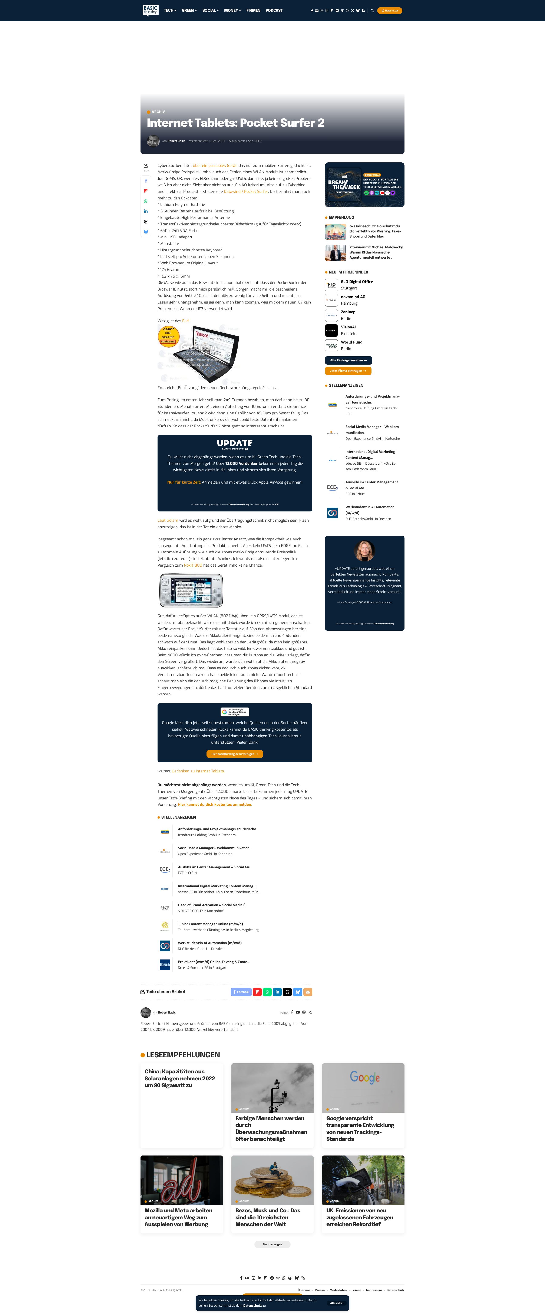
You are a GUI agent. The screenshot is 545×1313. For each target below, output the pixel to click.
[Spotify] (337, 11)
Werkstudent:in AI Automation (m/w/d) (210, 943)
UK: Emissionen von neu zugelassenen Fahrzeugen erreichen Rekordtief (359, 1217)
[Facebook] (312, 11)
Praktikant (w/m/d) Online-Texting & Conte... (214, 962)
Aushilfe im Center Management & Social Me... (215, 867)
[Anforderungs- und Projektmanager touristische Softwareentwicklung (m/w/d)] (165, 832)
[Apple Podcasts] (342, 11)
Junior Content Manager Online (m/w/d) (210, 924)
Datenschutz (252, 1306)
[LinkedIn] (326, 11)
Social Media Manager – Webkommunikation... (215, 848)
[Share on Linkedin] (146, 211)
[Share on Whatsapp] (146, 201)
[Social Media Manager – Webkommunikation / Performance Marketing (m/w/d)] (165, 851)
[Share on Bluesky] (146, 232)
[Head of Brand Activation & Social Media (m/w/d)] (165, 908)
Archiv (158, 112)
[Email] (307, 992)
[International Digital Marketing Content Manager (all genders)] (165, 889)
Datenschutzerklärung (239, 504)
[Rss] (363, 11)
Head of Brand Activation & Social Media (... (212, 905)
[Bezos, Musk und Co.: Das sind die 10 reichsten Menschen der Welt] (272, 1180)
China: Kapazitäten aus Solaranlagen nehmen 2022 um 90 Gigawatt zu (180, 1078)
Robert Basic (176, 141)
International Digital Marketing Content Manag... (217, 886)
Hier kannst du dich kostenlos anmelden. (215, 804)
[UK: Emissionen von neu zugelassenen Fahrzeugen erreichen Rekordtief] (363, 1180)
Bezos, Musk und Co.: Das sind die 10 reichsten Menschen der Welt (267, 1217)
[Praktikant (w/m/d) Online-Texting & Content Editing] (165, 964)
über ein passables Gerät (215, 165)
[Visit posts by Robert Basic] (153, 141)
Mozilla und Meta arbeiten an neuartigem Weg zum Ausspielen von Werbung (178, 1217)
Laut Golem (168, 520)
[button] (337, 1303)
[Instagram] (322, 11)
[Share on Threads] (146, 221)
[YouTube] (297, 1012)
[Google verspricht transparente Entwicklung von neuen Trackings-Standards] (363, 1088)
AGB (276, 504)
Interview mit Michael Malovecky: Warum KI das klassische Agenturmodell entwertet (376, 252)
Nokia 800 (193, 565)
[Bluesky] (358, 11)
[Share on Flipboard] (146, 191)
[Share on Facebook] (146, 181)
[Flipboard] (332, 11)
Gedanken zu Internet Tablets (198, 771)
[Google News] (317, 11)
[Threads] (352, 11)
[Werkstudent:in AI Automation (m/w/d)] (165, 946)
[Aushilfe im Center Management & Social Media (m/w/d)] (165, 870)
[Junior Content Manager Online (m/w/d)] (165, 927)
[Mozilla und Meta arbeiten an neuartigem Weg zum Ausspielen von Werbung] (182, 1180)
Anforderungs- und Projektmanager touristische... (218, 829)
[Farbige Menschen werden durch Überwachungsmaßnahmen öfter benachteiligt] (272, 1088)
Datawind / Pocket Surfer (246, 191)
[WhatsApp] (347, 11)
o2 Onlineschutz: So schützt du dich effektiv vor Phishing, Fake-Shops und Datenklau (375, 231)
